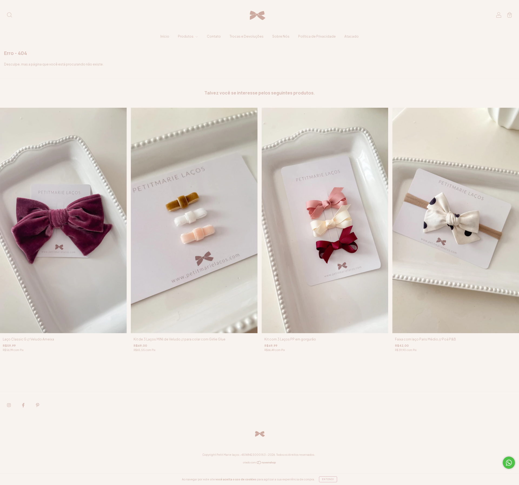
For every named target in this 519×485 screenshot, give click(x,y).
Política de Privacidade (317, 36)
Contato (214, 36)
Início (164, 36)
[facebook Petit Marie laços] (23, 405)
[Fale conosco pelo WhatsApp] (509, 463)
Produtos (186, 36)
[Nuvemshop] (260, 463)
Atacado (351, 36)
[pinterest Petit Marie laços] (37, 405)
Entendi (328, 479)
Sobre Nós (281, 36)
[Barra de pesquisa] (9, 16)
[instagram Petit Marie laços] (9, 405)
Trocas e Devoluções (246, 36)
